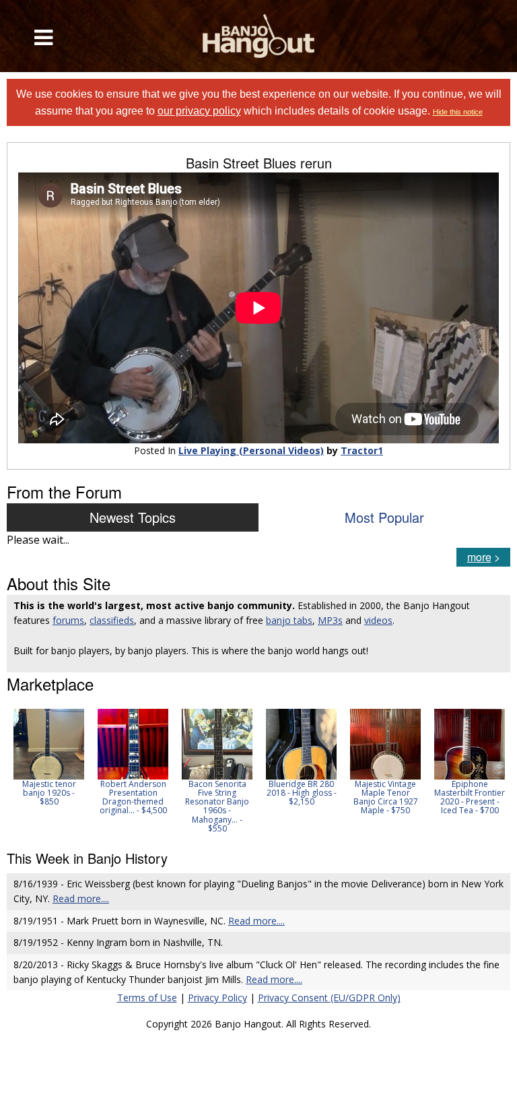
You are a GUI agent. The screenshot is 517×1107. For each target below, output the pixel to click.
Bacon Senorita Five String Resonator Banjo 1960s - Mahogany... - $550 (217, 806)
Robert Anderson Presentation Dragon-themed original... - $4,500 (133, 797)
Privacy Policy (217, 997)
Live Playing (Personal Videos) (251, 450)
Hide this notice (458, 112)
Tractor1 (362, 450)
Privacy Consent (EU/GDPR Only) (329, 997)
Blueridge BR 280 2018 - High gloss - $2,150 (302, 792)
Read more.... (81, 898)
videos (378, 620)
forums (68, 620)
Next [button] (491, 771)
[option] (49, 757)
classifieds (112, 620)
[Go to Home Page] (258, 36)
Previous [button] (13, 771)
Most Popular (384, 517)
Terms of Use (147, 997)
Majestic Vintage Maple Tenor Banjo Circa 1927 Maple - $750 (385, 797)
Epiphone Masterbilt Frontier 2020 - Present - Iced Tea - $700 (469, 797)
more (479, 557)
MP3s (330, 620)
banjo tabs (289, 620)
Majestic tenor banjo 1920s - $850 (49, 792)
